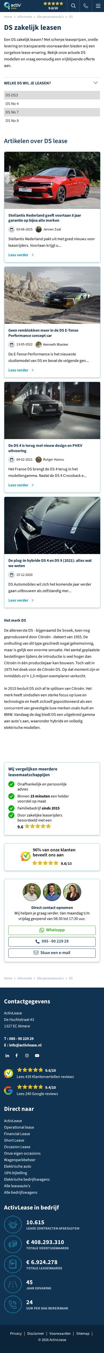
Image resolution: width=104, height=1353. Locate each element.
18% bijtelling (15, 1173)
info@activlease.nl (25, 1045)
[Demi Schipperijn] (72, 892)
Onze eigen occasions (22, 1153)
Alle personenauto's (50, 17)
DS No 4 (12, 103)
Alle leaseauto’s (17, 1186)
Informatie (24, 17)
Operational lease (19, 1127)
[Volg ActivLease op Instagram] (28, 1055)
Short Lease (14, 1140)
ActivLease (13, 1121)
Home (8, 17)
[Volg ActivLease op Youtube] (38, 1055)
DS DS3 (12, 95)
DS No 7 (12, 112)
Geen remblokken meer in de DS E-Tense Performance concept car (43, 333)
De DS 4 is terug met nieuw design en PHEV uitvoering (45, 448)
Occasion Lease (17, 1147)
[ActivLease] (12, 6)
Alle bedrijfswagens (20, 1192)
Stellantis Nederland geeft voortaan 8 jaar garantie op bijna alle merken (44, 218)
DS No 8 (12, 120)
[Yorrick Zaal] (52, 892)
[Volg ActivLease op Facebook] (18, 1055)
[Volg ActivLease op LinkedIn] (9, 1055)
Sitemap (82, 1333)
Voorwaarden (60, 1333)
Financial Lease (17, 1134)
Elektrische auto (17, 1166)
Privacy (16, 1333)
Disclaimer (35, 1333)
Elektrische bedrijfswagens (27, 1179)
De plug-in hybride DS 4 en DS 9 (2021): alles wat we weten (50, 563)
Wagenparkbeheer (20, 1160)
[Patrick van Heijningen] (32, 892)
